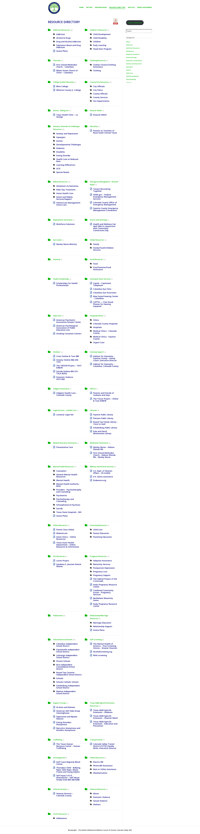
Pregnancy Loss (100, 571)
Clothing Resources (98, 60)
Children (97, 41)
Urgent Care (98, 342)
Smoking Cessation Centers (68, 333)
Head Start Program (102, 49)
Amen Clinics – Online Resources (66, 538)
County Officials (100, 93)
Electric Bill (98, 762)
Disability (60, 152)
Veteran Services (60, 789)
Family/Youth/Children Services (103, 249)
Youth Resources (60, 814)
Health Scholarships (61, 279)
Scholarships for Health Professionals (67, 284)
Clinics (96, 320)
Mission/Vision (101, 7)
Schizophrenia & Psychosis (68, 505)
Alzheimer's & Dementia (67, 186)
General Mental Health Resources (66, 475)
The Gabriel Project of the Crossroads (105, 580)
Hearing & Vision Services (100, 279)
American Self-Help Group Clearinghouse (68, 712)
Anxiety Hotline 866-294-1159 (67, 361)
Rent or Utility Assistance (104, 769)
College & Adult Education (63, 82)
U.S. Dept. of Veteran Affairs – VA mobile (102, 472)
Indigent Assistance (61, 389)
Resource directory (117, 7)
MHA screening (100, 655)
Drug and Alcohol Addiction (68, 41)
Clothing (97, 70)
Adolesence (61, 818)
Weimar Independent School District (66, 692)
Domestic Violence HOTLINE (64, 378)
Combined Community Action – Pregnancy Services (103, 592)
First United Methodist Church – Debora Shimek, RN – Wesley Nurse (104, 455)
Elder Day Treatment (66, 189)
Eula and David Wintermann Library (102, 432)
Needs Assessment (144, 7)
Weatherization (100, 773)
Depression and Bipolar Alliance (66, 717)
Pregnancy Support (101, 575)
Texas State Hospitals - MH (68, 512)
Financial (56, 259)
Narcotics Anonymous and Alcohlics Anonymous (68, 729)
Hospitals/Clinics (96, 316)
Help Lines (57, 316)
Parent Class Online (65, 529)
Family (96, 244)
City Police (98, 90)
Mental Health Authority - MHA (68, 485)
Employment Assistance (62, 220)
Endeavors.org (99, 480)
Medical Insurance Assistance (65, 443)
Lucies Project (62, 560)
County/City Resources (99, 82)
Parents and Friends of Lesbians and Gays (103, 394)
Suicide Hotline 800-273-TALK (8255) (67, 372)
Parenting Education (102, 537)
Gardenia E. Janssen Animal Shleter (68, 565)
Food (95, 263)
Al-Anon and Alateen (65, 707)
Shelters (97, 804)
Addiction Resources (61, 30)
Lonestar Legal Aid (64, 414)
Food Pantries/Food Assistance (102, 268)
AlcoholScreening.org (102, 651)
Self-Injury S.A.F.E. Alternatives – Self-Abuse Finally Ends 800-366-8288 (67, 777)
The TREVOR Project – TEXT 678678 (69, 366)
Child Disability (100, 38)
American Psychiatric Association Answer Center (68, 321)
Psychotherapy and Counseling (65, 500)
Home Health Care (64, 193)
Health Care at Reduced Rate (67, 160)
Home (81, 7)
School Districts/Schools (62, 639)
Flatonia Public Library (103, 418)
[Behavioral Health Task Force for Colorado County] (54, 8)
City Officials (99, 86)
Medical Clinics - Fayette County (104, 337)
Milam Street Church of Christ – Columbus (67, 71)
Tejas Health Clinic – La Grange (67, 116)
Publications (58, 615)
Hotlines (56, 352)
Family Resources (97, 240)
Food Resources (96, 259)
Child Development (102, 34)
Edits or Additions (134, 23)
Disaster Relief (96, 110)
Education (94, 126)
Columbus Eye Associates (104, 292)
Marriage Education (102, 622)
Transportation (96, 740)
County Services (100, 97)
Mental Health (63, 480)
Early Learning (99, 45)
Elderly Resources (60, 182)
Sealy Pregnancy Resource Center (105, 585)
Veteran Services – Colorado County (64, 794)
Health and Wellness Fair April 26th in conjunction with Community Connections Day (104, 227)
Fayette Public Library (103, 414)
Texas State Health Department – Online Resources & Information (67, 544)
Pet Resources (59, 556)
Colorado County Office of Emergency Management (105, 203)
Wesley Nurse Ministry (66, 244)
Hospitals (97, 327)
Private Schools (63, 661)
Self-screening (96, 639)
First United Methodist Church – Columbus (66, 65)
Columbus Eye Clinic (102, 289)
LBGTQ (93, 389)
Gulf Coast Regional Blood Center (68, 763)
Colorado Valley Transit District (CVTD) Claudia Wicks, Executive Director (104, 746)
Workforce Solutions (65, 224)
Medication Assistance (99, 443)
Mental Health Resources (63, 466)
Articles (131, 7)
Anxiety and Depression (67, 133)
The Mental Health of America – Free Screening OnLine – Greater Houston (105, 646)
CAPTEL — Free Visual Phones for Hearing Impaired (103, 304)
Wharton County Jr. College (68, 90)
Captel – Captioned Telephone (102, 284)
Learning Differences (65, 165)
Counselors (61, 471)
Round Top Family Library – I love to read (105, 423)
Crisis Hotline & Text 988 (67, 356)
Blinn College (62, 86)
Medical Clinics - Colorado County (105, 332)
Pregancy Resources (98, 556)
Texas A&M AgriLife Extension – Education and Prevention (105, 723)
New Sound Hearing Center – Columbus (105, 297)
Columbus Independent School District (67, 645)
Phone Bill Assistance (102, 765)
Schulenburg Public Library (105, 427)
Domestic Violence (101, 797)
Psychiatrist (61, 495)
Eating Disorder (63, 155)
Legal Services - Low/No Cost (64, 410)
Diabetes (60, 148)
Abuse (96, 793)
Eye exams (57, 240)
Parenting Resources (98, 525)
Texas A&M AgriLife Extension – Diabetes (102, 711)
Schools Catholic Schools (67, 682)
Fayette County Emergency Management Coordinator (105, 209)
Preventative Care (64, 447)
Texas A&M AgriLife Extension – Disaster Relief (105, 717)
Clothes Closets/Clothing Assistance (104, 65)
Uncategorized (59, 758)
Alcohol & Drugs (63, 38)
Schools (59, 678)
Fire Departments (101, 101)
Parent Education (101, 533)
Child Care (97, 529)
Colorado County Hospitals (105, 323)
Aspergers (60, 137)
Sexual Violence (100, 801)
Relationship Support (102, 626)
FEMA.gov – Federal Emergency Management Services (104, 196)
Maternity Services (101, 564)
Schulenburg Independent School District (68, 686)
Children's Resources (98, 30)
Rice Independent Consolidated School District (65, 666)
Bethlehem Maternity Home (103, 599)
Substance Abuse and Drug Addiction (68, 46)
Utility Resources (97, 758)
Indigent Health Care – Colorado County (66, 394)
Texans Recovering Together (101, 190)
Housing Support (97, 352)
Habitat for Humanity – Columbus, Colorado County (106, 365)
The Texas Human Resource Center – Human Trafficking (68, 746)
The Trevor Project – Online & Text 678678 (105, 399)
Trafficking (57, 740)
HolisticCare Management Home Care (68, 203)
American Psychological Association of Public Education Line (67, 327)
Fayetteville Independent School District (67, 650)
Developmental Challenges (68, 144)
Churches (57, 60)
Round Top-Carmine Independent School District (69, 673)
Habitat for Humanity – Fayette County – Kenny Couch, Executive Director (105, 358)
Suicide (59, 508)
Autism (59, 141)
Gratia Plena (62, 51)
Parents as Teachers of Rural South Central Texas (105, 131)
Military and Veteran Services (102, 466)
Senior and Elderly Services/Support (64, 198)
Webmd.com (62, 533)
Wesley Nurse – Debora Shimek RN (103, 448)
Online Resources (60, 525)
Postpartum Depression (104, 568)
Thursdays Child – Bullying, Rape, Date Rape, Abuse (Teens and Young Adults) (68, 769)
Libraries (93, 410)
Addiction (60, 34)
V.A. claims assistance (103, 476)
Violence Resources (98, 789)
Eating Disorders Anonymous (63, 723)
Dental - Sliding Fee (61, 110)
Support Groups (59, 703)
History (89, 7)
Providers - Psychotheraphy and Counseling (68, 490)
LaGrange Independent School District (66, 656)
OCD (58, 168)
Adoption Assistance (102, 560)
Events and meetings (98, 220)
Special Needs (62, 172)
